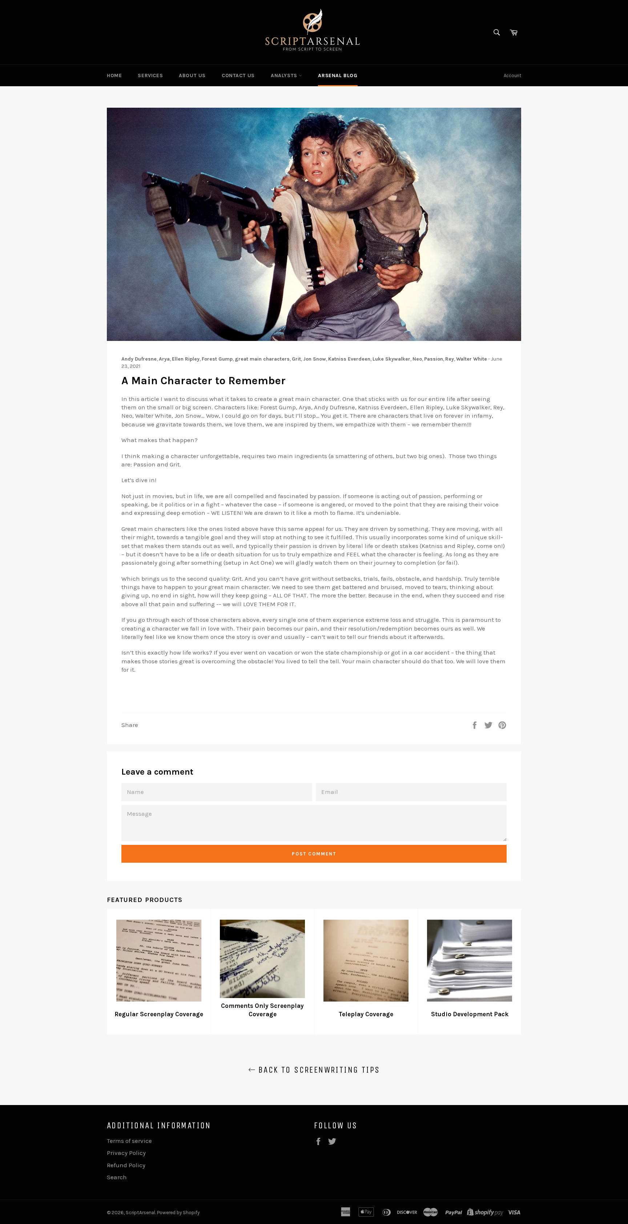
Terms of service (129, 1140)
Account (512, 75)
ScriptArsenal (140, 1212)
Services (150, 75)
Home (114, 75)
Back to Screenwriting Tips (317, 1070)
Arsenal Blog (337, 75)
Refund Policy (126, 1165)
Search (117, 1177)
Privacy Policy (126, 1152)
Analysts (285, 75)
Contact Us (238, 75)
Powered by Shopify (178, 1212)
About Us (192, 75)
